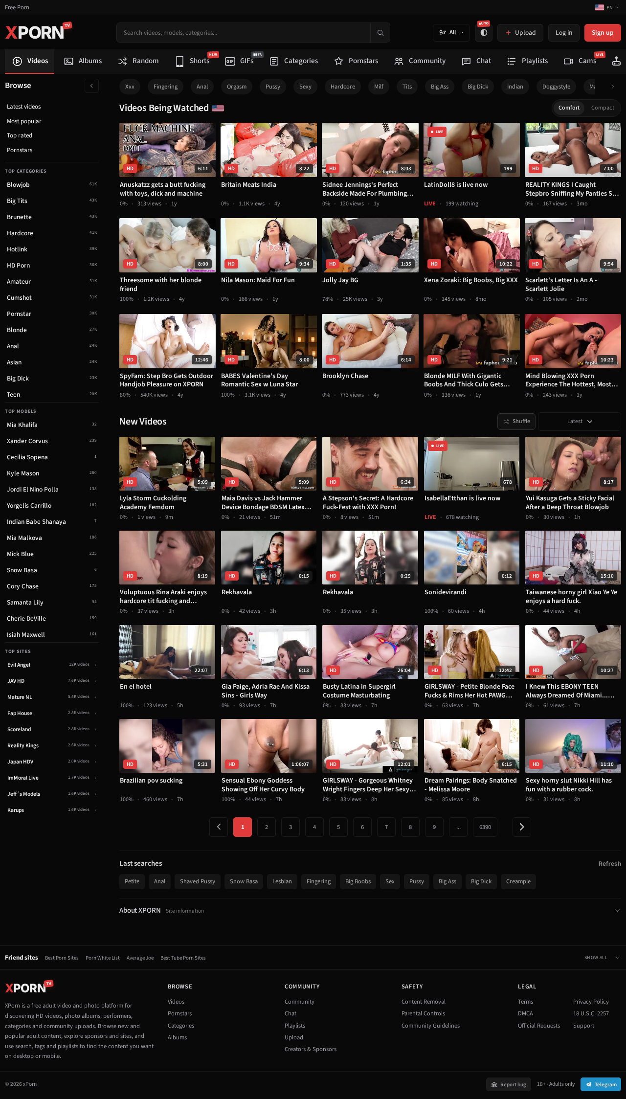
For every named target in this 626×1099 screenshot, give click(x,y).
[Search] (380, 32)
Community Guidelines (431, 1025)
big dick (478, 86)
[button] (615, 87)
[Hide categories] (92, 86)
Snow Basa (244, 881)
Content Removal (424, 1001)
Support (583, 1025)
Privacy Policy (591, 1001)
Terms (525, 1001)
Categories (181, 1025)
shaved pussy (197, 881)
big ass (439, 86)
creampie (518, 881)
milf (378, 86)
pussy (273, 86)
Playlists (295, 1025)
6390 (485, 827)
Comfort (569, 108)
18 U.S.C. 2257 (591, 1013)
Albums (177, 1037)
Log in (564, 32)
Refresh (610, 863)
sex (390, 881)
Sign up (603, 32)
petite (132, 881)
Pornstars (19, 150)
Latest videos (24, 106)
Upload (294, 1037)
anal (202, 86)
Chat (290, 1013)
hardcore (343, 86)
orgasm (236, 86)
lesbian (282, 881)
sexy (305, 86)
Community (299, 1001)
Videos (176, 1001)
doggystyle (556, 86)
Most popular (24, 121)
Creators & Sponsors (310, 1049)
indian (515, 86)
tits (407, 86)
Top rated (19, 135)
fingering (166, 86)
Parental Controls (423, 1013)
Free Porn (17, 7)
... (458, 827)
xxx (129, 86)
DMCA (525, 1013)
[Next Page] (522, 827)
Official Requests (539, 1025)
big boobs (358, 881)
